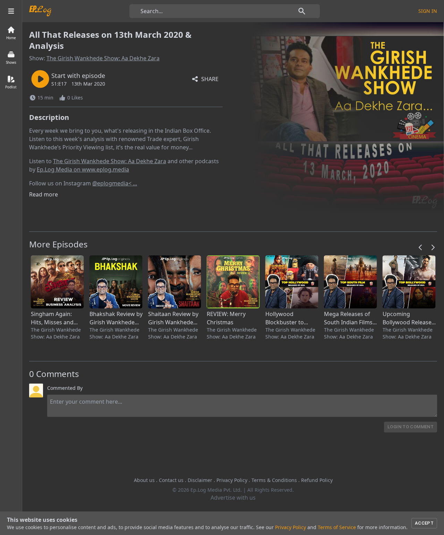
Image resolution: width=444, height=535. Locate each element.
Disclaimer (200, 480)
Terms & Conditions (274, 480)
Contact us (171, 480)
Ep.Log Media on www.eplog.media (83, 169)
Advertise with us (233, 497)
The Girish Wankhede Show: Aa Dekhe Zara (103, 58)
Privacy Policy (231, 480)
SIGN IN (427, 11)
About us (144, 480)
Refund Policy (317, 480)
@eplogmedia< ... (114, 183)
